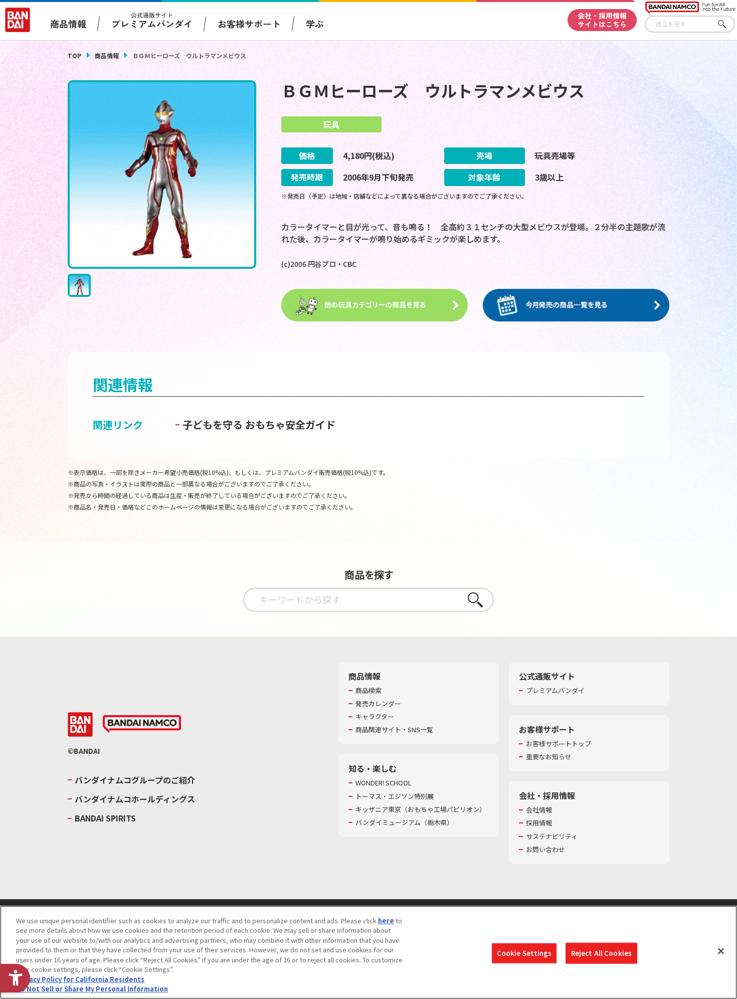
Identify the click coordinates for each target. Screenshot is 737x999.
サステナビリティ (552, 836)
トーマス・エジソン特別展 (394, 796)
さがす (727, 24)
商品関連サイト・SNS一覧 (394, 729)
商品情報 (107, 55)
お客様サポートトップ (558, 743)
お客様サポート (249, 23)
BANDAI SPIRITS (105, 817)
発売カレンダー (378, 703)
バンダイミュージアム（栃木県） (404, 822)
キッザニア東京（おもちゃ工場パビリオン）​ (420, 809)
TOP (74, 55)
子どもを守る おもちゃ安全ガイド (258, 424)
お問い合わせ (545, 849)
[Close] (721, 951)
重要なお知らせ (549, 756)
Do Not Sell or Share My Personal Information (92, 988)
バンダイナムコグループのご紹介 (135, 779)
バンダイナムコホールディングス (135, 798)
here (386, 920)
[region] (368, 952)
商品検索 (368, 690)
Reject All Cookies (601, 953)
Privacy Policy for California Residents (80, 979)
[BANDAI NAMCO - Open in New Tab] (142, 724)
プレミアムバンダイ (555, 690)
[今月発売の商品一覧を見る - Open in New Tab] (576, 305)
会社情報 (539, 809)
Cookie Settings (524, 953)
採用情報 (539, 822)
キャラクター (374, 716)
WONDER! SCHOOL (383, 782)
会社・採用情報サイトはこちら (602, 20)
